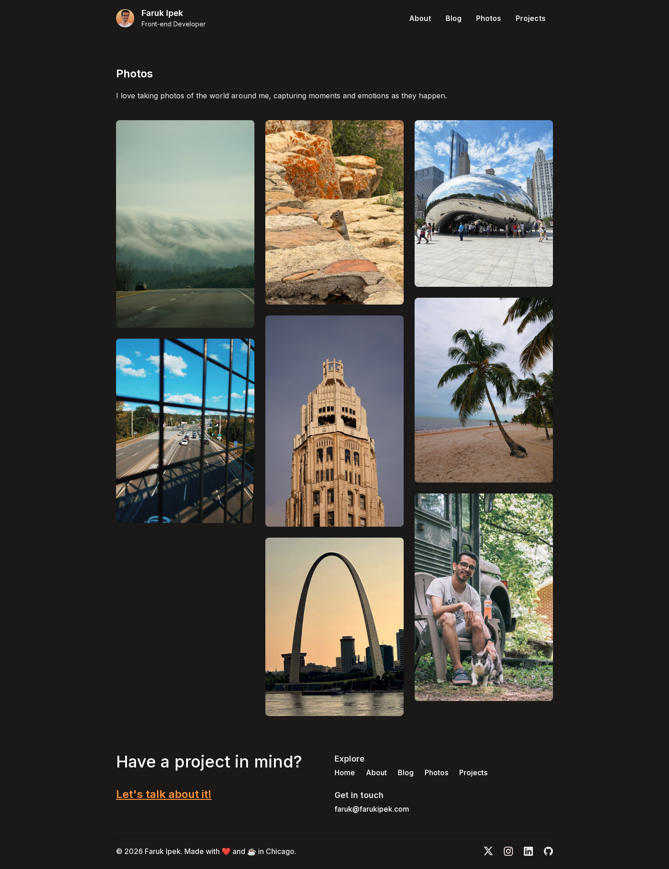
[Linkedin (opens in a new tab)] (528, 851)
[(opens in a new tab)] (185, 224)
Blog (453, 18)
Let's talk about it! (164, 794)
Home (344, 772)
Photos (488, 18)
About (420, 18)
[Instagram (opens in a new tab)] (508, 851)
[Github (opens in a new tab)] (548, 851)
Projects (531, 18)
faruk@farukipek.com (371, 808)
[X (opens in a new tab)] (488, 851)
